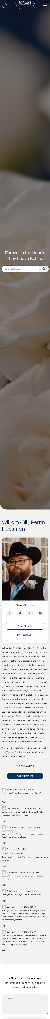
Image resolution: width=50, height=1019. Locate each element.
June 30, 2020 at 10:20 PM (30, 827)
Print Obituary (25, 635)
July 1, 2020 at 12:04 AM (14, 853)
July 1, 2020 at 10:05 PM (29, 872)
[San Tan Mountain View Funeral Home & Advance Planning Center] (25, 5)
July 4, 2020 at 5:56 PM (27, 907)
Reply (4, 802)
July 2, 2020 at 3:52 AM (29, 891)
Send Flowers (25, 626)
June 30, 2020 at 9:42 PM (31, 808)
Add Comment (25, 776)
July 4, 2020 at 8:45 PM (27, 932)
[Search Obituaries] (44, 269)
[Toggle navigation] (44, 5)
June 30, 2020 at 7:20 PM (24, 790)
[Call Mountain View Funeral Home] (4, 5)
